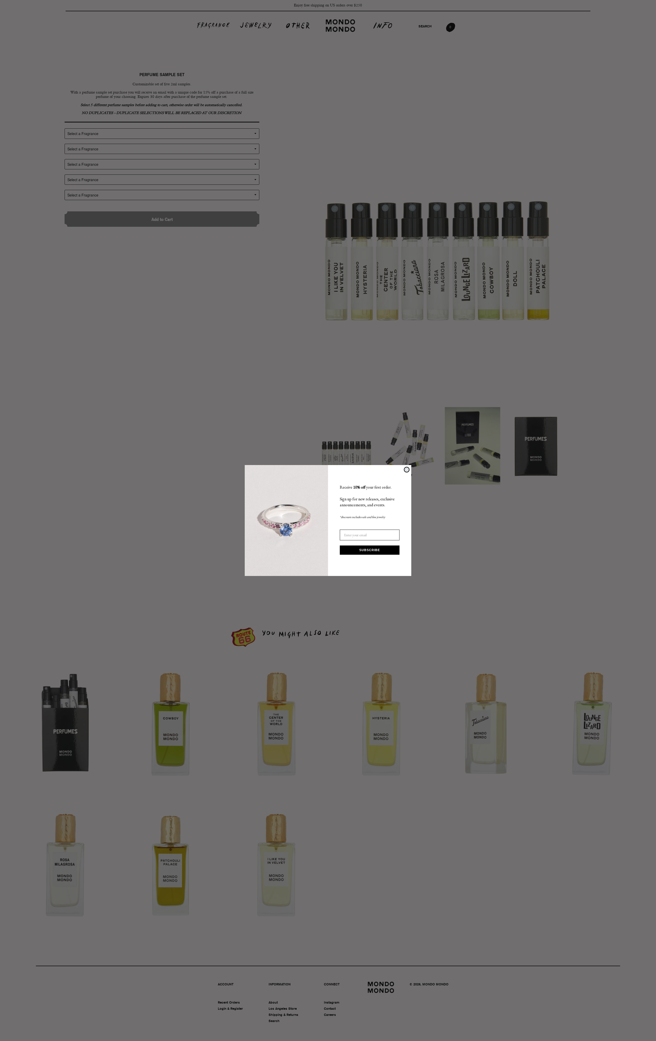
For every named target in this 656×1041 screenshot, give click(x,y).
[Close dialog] (406, 469)
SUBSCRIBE (369, 550)
